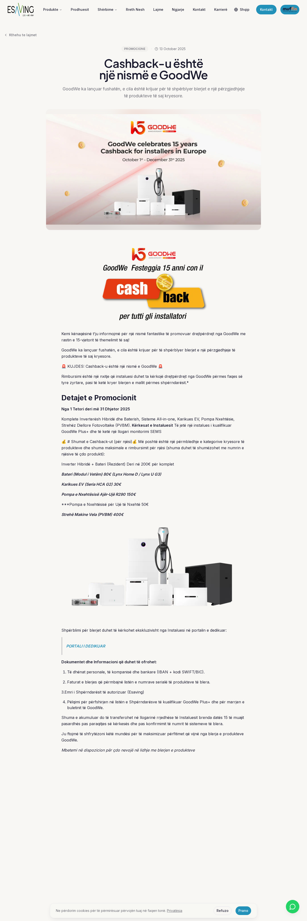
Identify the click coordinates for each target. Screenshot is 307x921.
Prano (243, 911)
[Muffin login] (289, 9)
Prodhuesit (80, 9)
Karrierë (220, 9)
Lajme (158, 9)
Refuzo (223, 911)
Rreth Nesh (135, 9)
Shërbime (105, 9)
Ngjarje (178, 9)
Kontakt (199, 9)
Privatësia (174, 911)
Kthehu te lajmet (23, 35)
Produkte (50, 9)
